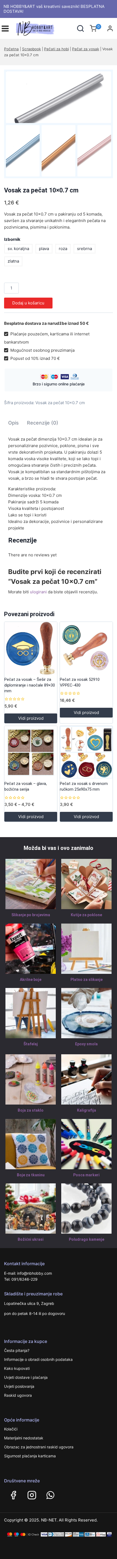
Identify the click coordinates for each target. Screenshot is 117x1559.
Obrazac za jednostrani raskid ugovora (38, 1447)
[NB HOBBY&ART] (35, 28)
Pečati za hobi (56, 49)
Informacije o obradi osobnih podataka (38, 1359)
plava (44, 248)
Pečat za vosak (85, 49)
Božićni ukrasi (31, 1239)
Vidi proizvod (31, 718)
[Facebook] (13, 1495)
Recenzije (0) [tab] (42, 423)
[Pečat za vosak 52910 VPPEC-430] (86, 648)
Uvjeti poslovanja (19, 1386)
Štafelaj (30, 1044)
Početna (11, 49)
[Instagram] (32, 1495)
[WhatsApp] (50, 1495)
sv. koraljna (18, 248)
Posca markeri (86, 1175)
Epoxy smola (86, 1044)
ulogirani (38, 591)
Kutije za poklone (86, 915)
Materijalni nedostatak (23, 1438)
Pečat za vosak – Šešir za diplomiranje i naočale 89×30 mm (29, 685)
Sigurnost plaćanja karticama (30, 1456)
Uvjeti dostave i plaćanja (26, 1377)
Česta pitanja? (16, 1350)
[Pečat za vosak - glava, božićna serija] (30, 752)
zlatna (13, 261)
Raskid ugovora (18, 1395)
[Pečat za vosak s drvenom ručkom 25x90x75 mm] (86, 752)
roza (63, 248)
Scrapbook (31, 49)
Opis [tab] (13, 423)
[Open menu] (5, 28)
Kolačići (10, 1429)
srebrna (84, 248)
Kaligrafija (86, 1110)
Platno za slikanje (86, 979)
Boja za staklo (31, 1110)
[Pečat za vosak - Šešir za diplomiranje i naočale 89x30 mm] (30, 648)
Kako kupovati (17, 1368)
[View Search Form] (80, 28)
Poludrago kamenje (86, 1239)
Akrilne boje (30, 979)
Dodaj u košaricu (28, 302)
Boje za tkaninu (31, 1175)
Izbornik (12, 239)
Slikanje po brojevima (30, 915)
